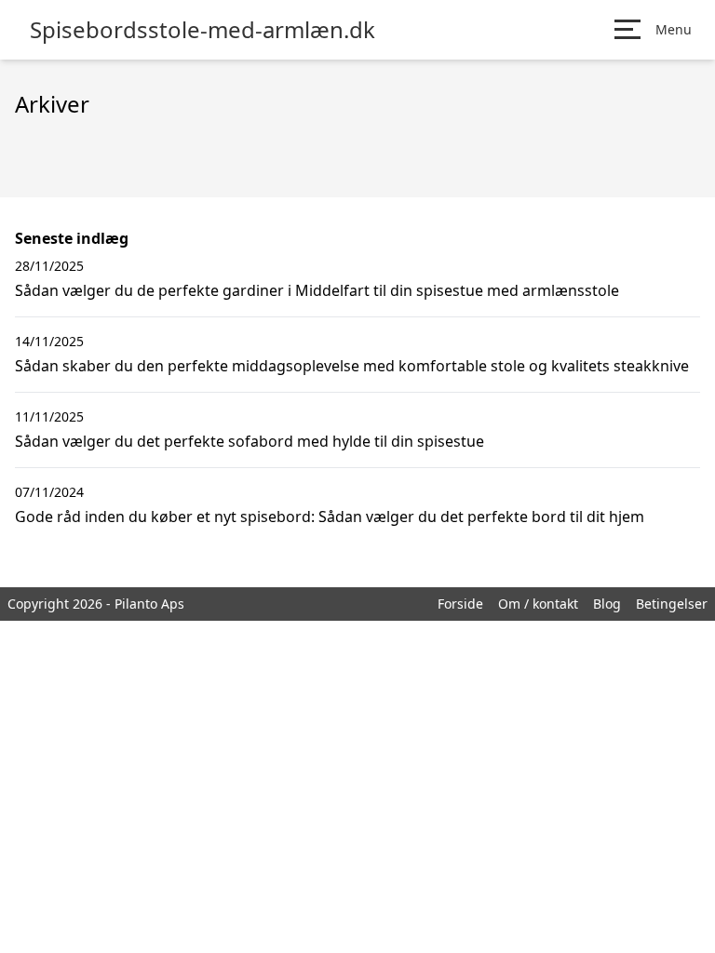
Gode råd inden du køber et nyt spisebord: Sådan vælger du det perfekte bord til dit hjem (329, 516)
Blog (607, 603)
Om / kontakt (538, 603)
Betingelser (672, 603)
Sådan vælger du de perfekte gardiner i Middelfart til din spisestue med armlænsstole (317, 290)
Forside (460, 603)
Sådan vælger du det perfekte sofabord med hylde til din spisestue (249, 441)
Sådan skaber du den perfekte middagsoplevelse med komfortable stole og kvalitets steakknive (352, 366)
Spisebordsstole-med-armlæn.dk (202, 30)
